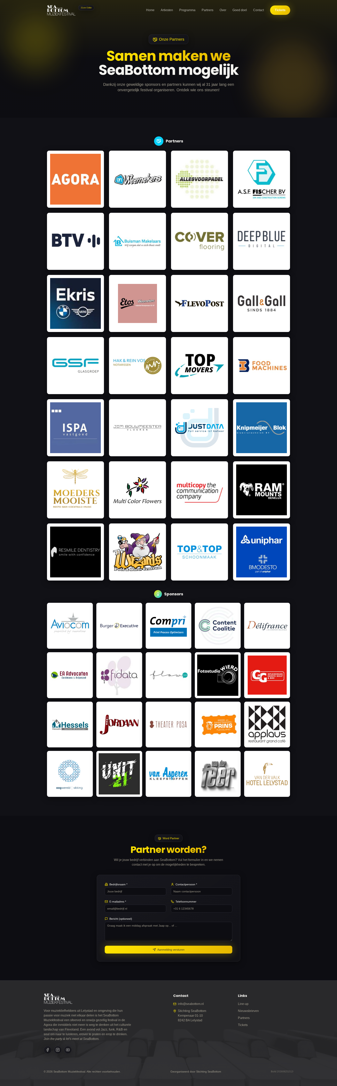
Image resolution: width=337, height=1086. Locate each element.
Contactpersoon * (186, 884)
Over (223, 10)
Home (150, 10)
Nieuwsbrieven (248, 1011)
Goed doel (239, 10)
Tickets (280, 10)
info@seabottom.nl (191, 1003)
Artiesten (167, 10)
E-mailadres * (117, 901)
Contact (258, 10)
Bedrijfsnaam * (118, 884)
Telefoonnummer (186, 901)
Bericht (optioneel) (120, 918)
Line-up (243, 1003)
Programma (187, 10)
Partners (207, 10)
